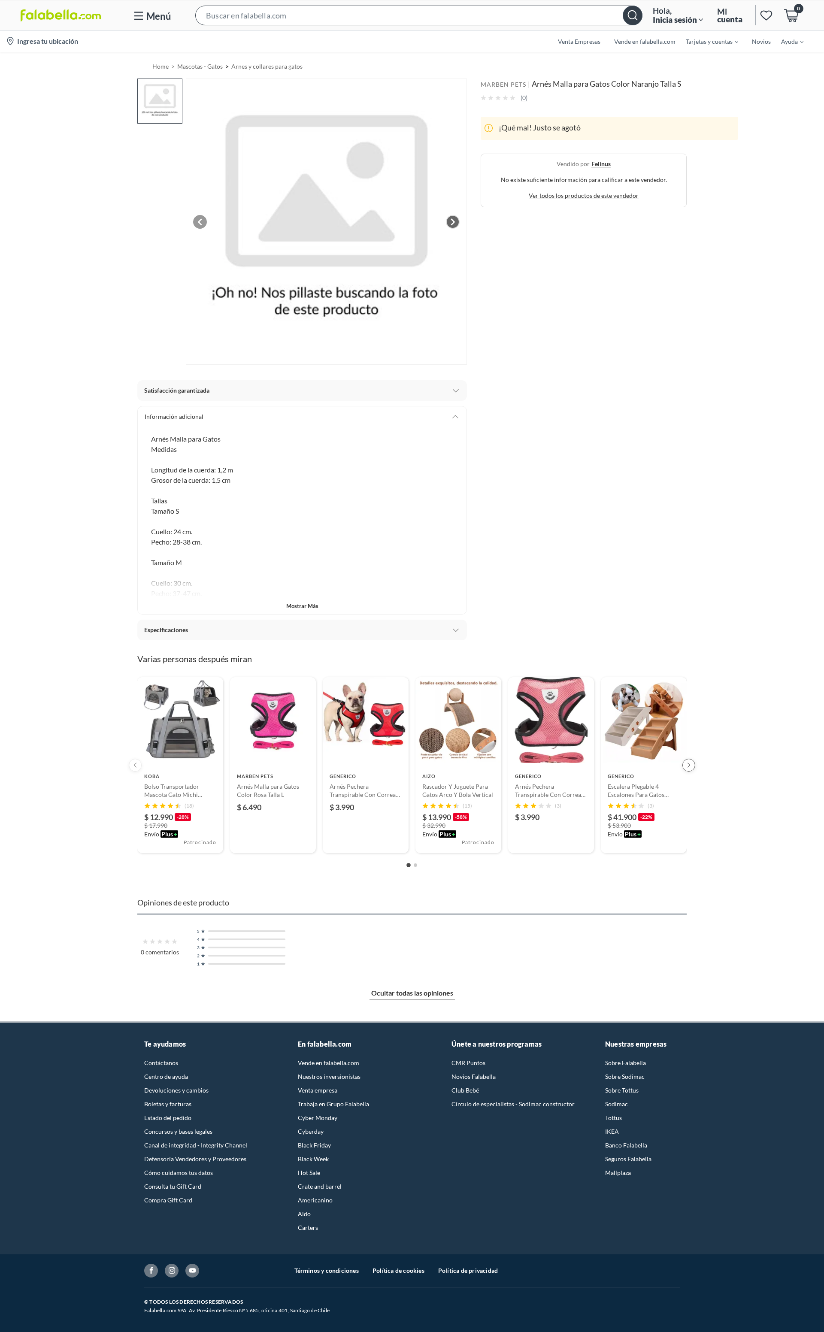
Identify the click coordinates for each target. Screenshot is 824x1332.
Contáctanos (161, 1062)
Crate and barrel (320, 1186)
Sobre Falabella (625, 1062)
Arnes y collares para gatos (267, 66)
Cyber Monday (317, 1117)
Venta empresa (317, 1090)
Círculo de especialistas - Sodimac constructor (513, 1104)
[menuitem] (707, 41)
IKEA (612, 1131)
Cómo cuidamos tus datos (178, 1172)
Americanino (315, 1200)
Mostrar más (302, 605)
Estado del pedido (167, 1117)
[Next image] (453, 222)
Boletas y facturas (167, 1104)
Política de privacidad (468, 1270)
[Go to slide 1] (408, 865)
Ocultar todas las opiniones (412, 993)
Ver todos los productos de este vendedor (584, 195)
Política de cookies (398, 1270)
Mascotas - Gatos (200, 66)
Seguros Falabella (628, 1158)
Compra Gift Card (168, 1200)
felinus (601, 163)
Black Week (313, 1158)
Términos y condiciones (326, 1270)
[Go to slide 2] (415, 865)
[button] (418, 15)
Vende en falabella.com (328, 1062)
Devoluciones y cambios (176, 1090)
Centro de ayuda (166, 1076)
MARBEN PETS (503, 84)
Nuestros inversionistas (329, 1076)
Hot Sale (309, 1172)
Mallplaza (618, 1172)
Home (160, 66)
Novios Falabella (473, 1076)
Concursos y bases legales (178, 1131)
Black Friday (314, 1145)
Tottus (613, 1117)
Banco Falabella (626, 1145)
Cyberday (311, 1131)
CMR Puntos (468, 1062)
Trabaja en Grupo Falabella (333, 1104)
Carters (308, 1227)
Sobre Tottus (622, 1090)
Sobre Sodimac (625, 1076)
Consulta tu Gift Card (172, 1186)
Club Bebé (465, 1090)
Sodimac (616, 1104)
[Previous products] (135, 765)
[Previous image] (200, 222)
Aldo (304, 1213)
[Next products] (688, 765)
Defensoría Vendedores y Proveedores (195, 1158)
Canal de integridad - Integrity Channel (195, 1145)
